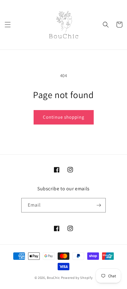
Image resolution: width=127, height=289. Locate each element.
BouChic (53, 277)
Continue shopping (63, 117)
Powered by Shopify (77, 277)
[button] (7, 24)
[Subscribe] (98, 205)
